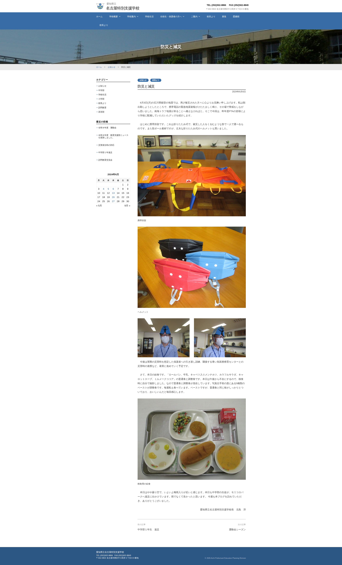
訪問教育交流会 (105, 160)
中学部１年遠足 (105, 152)
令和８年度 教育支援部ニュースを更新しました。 (113, 136)
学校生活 (149, 16)
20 (113, 197)
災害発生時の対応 (106, 145)
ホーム (99, 16)
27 (113, 201)
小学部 (101, 99)
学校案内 (131, 16)
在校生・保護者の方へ (171, 16)
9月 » (127, 205)
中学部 (101, 90)
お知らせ (111, 67)
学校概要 (113, 16)
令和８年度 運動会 (107, 127)
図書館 (236, 16)
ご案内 (194, 16)
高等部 (101, 112)
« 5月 (99, 205)
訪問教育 (102, 107)
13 (113, 193)
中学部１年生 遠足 (148, 529)
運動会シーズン (237, 529)
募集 (224, 16)
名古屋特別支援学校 (122, 8)
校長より (211, 16)
